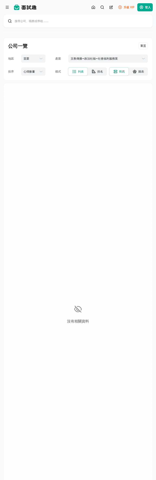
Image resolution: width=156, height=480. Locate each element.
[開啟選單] (7, 7)
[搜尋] (102, 7)
